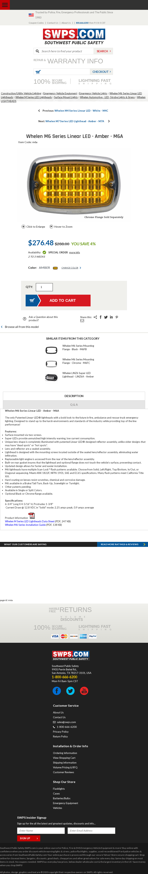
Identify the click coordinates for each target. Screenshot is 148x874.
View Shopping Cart (64, 757)
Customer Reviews (63, 772)
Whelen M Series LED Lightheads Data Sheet (30, 521)
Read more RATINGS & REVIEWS (119, 544)
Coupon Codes (36, 22)
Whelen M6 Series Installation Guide (25, 524)
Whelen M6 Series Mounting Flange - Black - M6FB (78, 347)
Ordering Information (65, 753)
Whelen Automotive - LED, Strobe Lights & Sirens (107, 97)
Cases (56, 793)
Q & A (74, 404)
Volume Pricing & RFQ (65, 767)
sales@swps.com (66, 722)
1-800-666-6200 (67, 726)
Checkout (100, 71)
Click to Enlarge (35, 226)
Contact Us (52, 22)
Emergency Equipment (65, 803)
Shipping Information (65, 762)
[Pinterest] (117, 317)
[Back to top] (135, 861)
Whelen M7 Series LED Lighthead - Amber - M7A (71, 121)
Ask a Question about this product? (43, 318)
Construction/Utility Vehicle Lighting (21, 93)
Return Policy (60, 736)
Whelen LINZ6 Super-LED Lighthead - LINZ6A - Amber (78, 374)
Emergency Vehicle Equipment (60, 93)
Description (74, 396)
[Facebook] (101, 317)
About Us (66, 22)
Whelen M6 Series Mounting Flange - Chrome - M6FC (78, 361)
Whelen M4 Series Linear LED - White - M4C (75, 110)
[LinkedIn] (111, 317)
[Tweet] (106, 317)
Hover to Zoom (63, 226)
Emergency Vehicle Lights (93, 93)
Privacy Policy (61, 731)
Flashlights (59, 788)
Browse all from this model (22, 326)
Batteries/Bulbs (61, 798)
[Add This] (95, 317)
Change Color (69, 267)
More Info (74, 252)
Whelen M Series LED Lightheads (33, 97)
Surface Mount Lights (66, 97)
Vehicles (57, 807)
